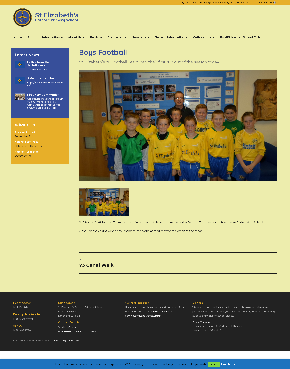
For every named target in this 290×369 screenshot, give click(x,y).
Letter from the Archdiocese (38, 63)
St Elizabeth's (56, 16)
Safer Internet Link (40, 78)
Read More (228, 364)
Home (17, 37)
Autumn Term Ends (26, 151)
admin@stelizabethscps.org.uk (217, 2)
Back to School (25, 132)
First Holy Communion (43, 94)
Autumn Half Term (26, 142)
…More (52, 108)
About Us (74, 37)
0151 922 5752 (191, 2)
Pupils (94, 37)
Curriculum (115, 37)
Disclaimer (74, 340)
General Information (169, 37)
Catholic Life (202, 37)
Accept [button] (214, 364)
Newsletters (140, 37)
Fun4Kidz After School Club (240, 37)
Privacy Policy (59, 340)
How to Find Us (244, 2)
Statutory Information (44, 37)
